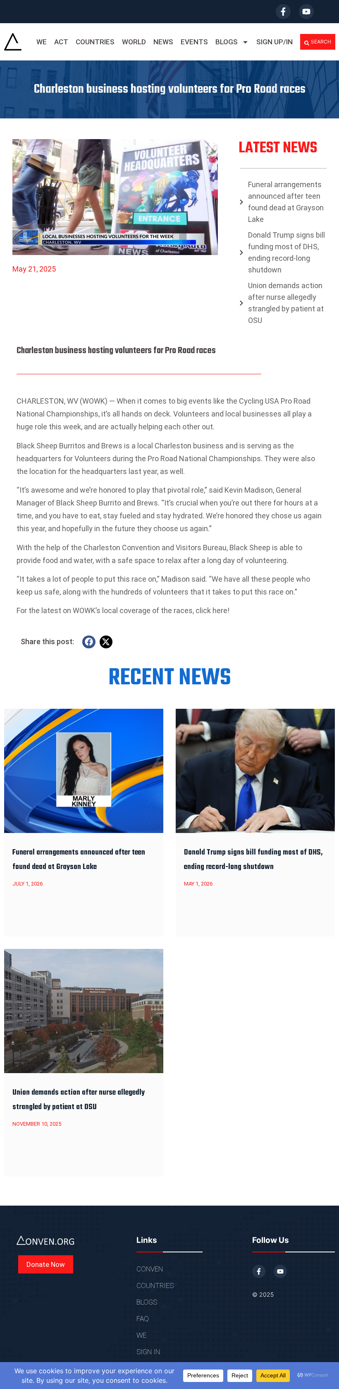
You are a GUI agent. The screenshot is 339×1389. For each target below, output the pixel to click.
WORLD (134, 42)
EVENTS (194, 42)
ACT (61, 42)
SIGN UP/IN (274, 42)
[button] (317, 42)
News (163, 42)
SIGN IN (148, 1352)
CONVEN (149, 1269)
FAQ (142, 1318)
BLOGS (226, 42)
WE (41, 42)
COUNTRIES (95, 42)
